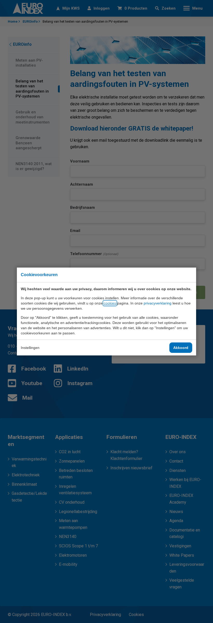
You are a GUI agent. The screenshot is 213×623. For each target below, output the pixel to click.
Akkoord (180, 348)
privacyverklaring (157, 303)
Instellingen (30, 348)
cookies (110, 303)
